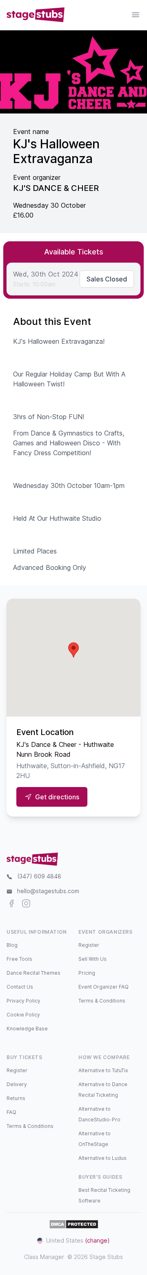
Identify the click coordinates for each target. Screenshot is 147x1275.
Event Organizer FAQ (103, 987)
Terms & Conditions (101, 1001)
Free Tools (19, 959)
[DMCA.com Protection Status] (73, 1224)
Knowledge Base (27, 1028)
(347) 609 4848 (39, 876)
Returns (16, 1098)
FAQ (11, 1112)
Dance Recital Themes (33, 973)
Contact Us (20, 987)
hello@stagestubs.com (48, 890)
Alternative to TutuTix (103, 1070)
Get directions (57, 797)
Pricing (86, 973)
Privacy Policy (23, 1001)
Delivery (17, 1084)
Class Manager (44, 1256)
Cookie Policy (23, 1015)
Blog (12, 945)
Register (88, 945)
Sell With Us (92, 959)
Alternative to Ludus (102, 1158)
